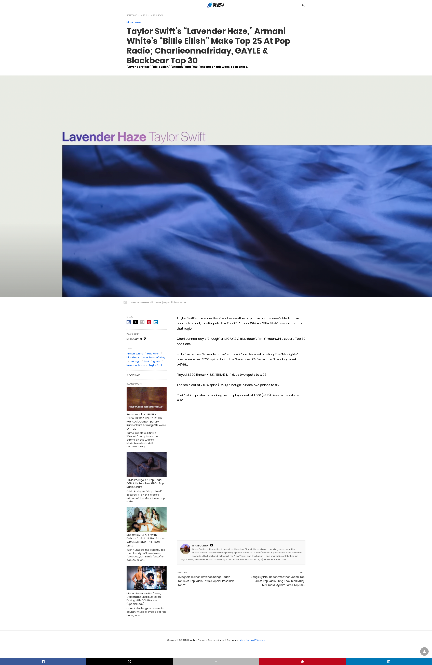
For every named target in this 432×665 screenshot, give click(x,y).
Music (144, 15)
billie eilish (153, 353)
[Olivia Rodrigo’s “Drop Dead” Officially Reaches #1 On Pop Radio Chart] (147, 464)
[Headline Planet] (216, 5)
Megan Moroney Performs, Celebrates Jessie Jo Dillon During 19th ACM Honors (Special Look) (144, 599)
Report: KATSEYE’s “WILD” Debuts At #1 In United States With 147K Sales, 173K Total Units (146, 540)
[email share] (142, 322)
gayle (156, 361)
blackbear (133, 357)
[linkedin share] (156, 322)
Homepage (132, 15)
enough (135, 361)
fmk (146, 361)
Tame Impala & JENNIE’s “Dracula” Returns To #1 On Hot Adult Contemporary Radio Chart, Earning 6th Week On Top (146, 421)
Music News (157, 15)
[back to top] (424, 651)
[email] (216, 661)
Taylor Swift (156, 365)
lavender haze (136, 365)
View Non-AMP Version (252, 640)
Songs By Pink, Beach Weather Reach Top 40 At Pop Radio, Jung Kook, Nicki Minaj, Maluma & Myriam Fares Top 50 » (278, 581)
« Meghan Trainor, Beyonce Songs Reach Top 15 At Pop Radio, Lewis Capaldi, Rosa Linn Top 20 (206, 581)
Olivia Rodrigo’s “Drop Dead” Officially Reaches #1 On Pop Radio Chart (145, 483)
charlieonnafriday (154, 357)
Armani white (135, 353)
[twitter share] (135, 322)
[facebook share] (129, 322)
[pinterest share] (149, 322)
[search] (303, 5)
